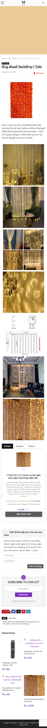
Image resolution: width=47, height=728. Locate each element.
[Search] (43, 3)
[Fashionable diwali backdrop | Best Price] (34, 676)
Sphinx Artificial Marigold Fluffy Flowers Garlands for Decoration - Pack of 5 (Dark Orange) (21, 623)
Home (4, 58)
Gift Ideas (13, 58)
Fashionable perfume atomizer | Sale (9, 664)
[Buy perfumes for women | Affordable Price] (12, 676)
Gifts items (12, 618)
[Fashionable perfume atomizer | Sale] (12, 640)
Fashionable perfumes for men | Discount (33, 652)
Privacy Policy (23, 725)
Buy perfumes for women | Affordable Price (11, 689)
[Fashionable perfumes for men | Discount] (34, 640)
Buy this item (24, 514)
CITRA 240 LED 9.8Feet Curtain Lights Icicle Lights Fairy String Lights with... (23, 476)
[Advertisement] (23, 30)
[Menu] (2, 3)
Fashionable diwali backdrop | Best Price (34, 700)
